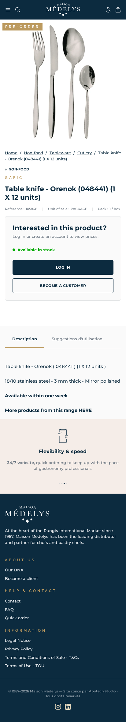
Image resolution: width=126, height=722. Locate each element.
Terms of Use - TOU (24, 665)
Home (11, 152)
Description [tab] (24, 338)
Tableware (60, 152)
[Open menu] (8, 10)
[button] (59, 483)
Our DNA (14, 569)
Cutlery (84, 152)
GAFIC (14, 178)
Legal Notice (18, 640)
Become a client (21, 578)
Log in (63, 267)
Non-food (33, 152)
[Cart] (118, 10)
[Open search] (18, 10)
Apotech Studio (102, 691)
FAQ (9, 609)
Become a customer (63, 285)
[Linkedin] (68, 707)
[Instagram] (58, 707)
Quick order (17, 617)
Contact (12, 601)
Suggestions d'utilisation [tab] (77, 338)
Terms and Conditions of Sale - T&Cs (42, 657)
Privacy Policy (18, 648)
